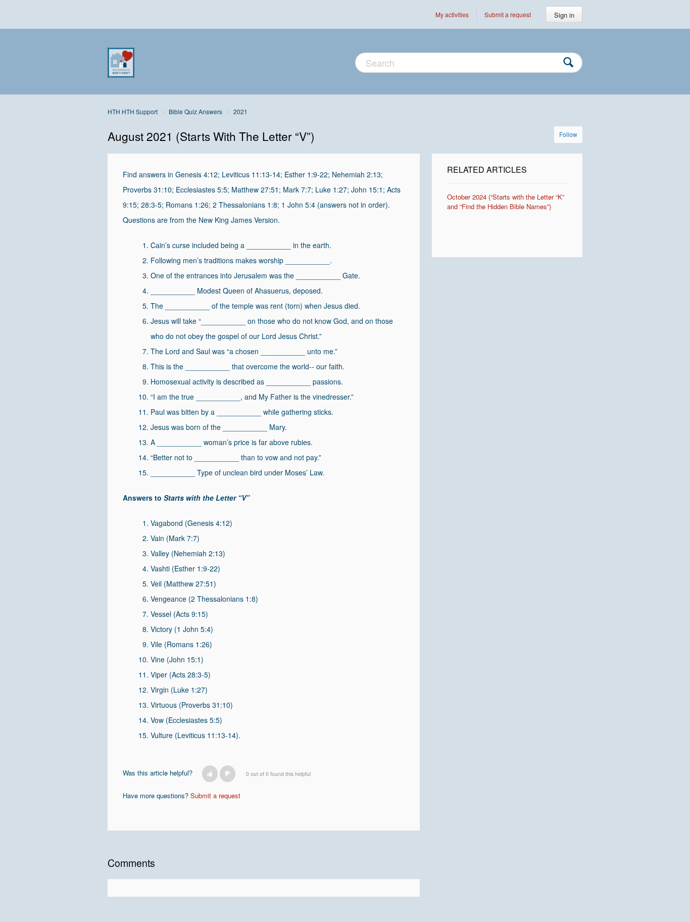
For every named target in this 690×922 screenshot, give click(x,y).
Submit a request (507, 14)
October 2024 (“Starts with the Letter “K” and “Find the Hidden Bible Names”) (505, 202)
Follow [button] (568, 134)
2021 (240, 111)
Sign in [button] (564, 15)
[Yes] (210, 773)
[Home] (121, 61)
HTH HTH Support (133, 111)
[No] (227, 773)
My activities (452, 14)
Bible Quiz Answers (195, 111)
